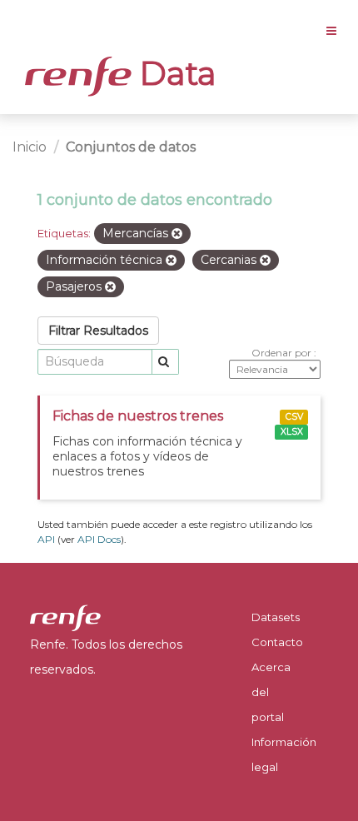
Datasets (275, 617)
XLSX (292, 431)
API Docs (99, 539)
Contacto (277, 642)
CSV (294, 416)
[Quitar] (177, 234)
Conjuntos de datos (131, 147)
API (46, 539)
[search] (165, 362)
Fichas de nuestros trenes (137, 416)
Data (174, 73)
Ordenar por (282, 352)
